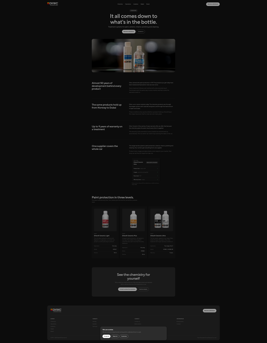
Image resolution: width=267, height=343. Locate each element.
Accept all (106, 336)
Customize (124, 336)
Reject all (115, 336)
